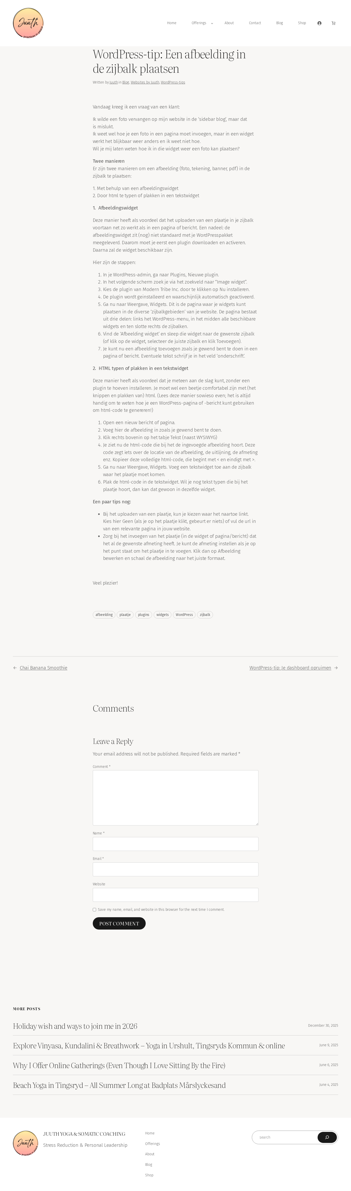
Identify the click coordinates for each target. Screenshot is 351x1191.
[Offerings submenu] (212, 23)
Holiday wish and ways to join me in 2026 (75, 1025)
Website (99, 884)
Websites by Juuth (145, 82)
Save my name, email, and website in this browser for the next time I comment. (161, 909)
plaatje (125, 615)
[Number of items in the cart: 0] (333, 23)
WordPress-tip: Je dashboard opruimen (290, 668)
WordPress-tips (173, 82)
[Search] (327, 1137)
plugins (144, 615)
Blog (125, 82)
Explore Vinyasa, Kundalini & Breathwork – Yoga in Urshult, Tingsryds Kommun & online (149, 1045)
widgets (162, 615)
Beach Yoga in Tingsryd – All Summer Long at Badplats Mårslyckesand (119, 1084)
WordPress (184, 615)
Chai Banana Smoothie (43, 668)
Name (99, 833)
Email (98, 859)
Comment (101, 767)
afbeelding (104, 615)
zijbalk (205, 615)
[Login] (319, 23)
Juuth (113, 82)
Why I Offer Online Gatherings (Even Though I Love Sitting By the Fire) (119, 1065)
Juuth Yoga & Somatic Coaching (84, 1133)
